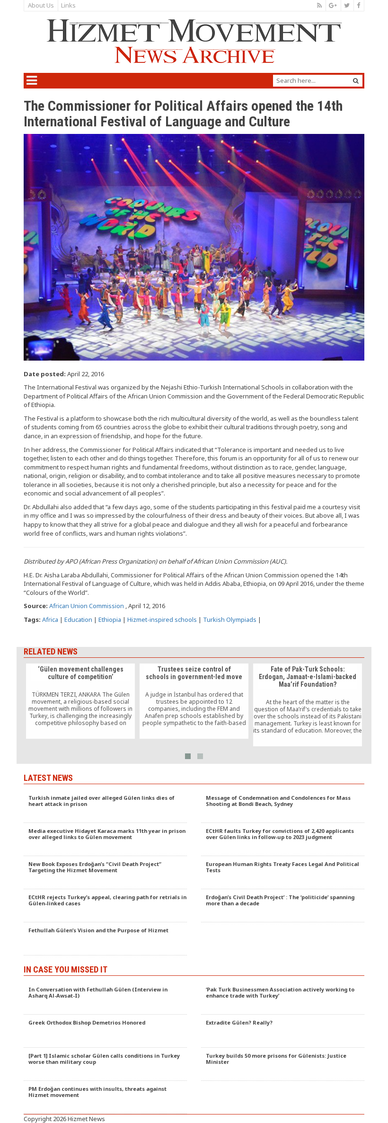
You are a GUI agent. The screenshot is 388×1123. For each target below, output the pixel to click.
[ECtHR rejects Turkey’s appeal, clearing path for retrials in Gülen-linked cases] (105, 905)
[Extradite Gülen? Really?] (282, 1031)
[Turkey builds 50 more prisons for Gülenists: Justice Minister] (282, 1064)
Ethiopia (109, 619)
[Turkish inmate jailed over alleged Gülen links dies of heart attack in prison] (105, 806)
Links (68, 5)
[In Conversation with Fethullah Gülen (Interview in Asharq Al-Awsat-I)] (105, 998)
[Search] (355, 81)
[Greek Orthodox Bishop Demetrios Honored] (105, 1031)
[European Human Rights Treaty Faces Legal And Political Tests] (282, 872)
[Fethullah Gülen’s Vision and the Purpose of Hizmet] (105, 938)
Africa (50, 619)
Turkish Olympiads (229, 619)
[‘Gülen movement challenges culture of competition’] (80, 701)
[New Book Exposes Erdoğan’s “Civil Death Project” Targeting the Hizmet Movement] (105, 872)
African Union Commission (86, 605)
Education (78, 619)
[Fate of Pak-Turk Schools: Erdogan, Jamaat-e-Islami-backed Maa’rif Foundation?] (307, 705)
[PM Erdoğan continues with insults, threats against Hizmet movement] (105, 1097)
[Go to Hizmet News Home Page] (194, 41)
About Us (41, 5)
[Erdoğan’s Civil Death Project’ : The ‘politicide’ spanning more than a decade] (282, 905)
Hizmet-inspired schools (162, 619)
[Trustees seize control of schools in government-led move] (194, 701)
